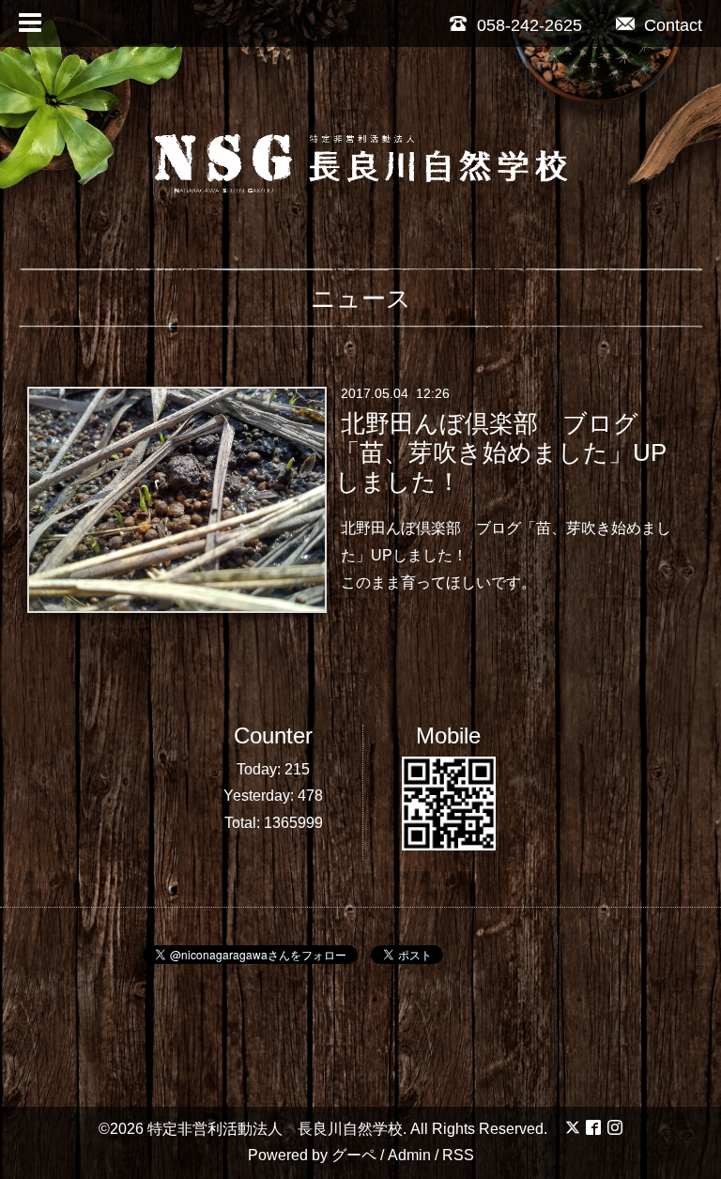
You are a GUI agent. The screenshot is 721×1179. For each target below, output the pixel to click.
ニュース (361, 298)
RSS (458, 1155)
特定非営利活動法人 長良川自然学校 (275, 1129)
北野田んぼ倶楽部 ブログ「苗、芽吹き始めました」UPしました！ (501, 452)
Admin (409, 1155)
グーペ (353, 1155)
